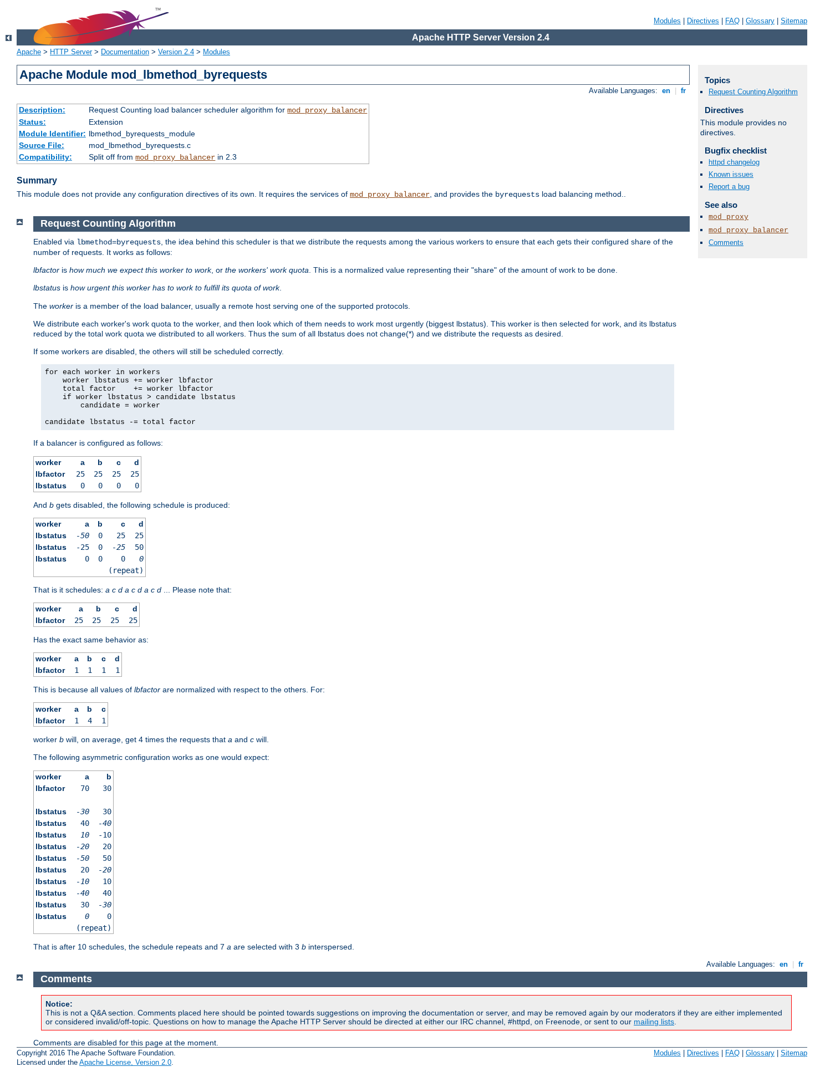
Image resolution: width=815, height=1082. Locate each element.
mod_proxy (728, 217)
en (666, 90)
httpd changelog (734, 162)
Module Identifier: (52, 133)
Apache (29, 52)
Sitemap (794, 21)
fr (683, 90)
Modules (667, 21)
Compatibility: (45, 156)
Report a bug (729, 186)
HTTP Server (71, 52)
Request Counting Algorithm (753, 92)
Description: (42, 109)
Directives (703, 21)
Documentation (125, 52)
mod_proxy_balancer (327, 110)
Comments (726, 242)
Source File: (41, 145)
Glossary (760, 21)
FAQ (732, 21)
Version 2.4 (176, 52)
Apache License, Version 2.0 (125, 1062)
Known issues (731, 174)
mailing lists (654, 1021)
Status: (32, 122)
